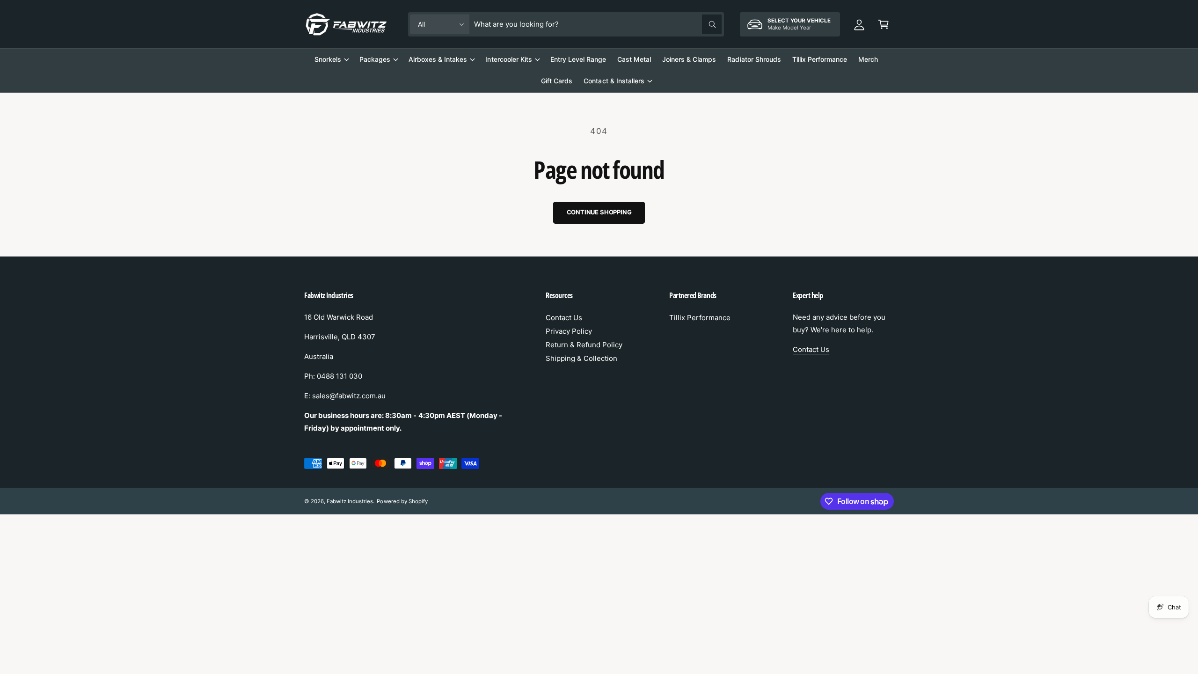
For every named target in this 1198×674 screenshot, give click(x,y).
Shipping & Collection (581, 358)
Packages (374, 59)
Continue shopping (599, 212)
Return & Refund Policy (584, 344)
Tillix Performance (699, 317)
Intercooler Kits (508, 59)
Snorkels (327, 59)
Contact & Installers (614, 81)
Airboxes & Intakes (438, 59)
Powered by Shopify (402, 501)
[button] (883, 24)
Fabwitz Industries (350, 501)
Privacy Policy (569, 331)
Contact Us (564, 317)
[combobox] (598, 24)
